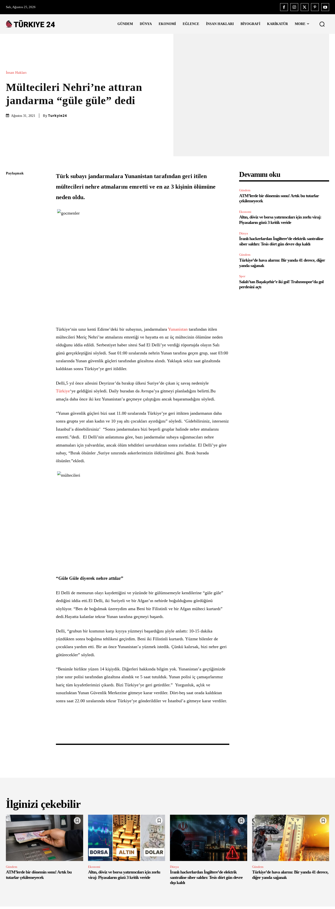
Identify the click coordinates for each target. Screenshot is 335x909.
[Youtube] (325, 7)
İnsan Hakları (16, 72)
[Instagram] (294, 7)
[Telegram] (11, 243)
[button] (322, 24)
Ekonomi (245, 212)
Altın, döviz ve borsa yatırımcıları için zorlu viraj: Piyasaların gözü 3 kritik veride (280, 220)
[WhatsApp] (11, 220)
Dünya (243, 233)
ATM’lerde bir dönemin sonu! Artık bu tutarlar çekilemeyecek (39, 875)
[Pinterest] (315, 7)
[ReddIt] (11, 231)
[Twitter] (305, 7)
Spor (242, 276)
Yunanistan (178, 329)
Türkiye (63, 390)
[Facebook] (284, 7)
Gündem (244, 190)
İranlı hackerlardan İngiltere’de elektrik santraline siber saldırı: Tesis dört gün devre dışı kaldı (206, 877)
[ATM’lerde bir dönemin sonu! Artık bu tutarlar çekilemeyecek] (44, 838)
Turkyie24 (57, 115)
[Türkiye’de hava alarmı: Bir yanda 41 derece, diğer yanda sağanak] (290, 838)
